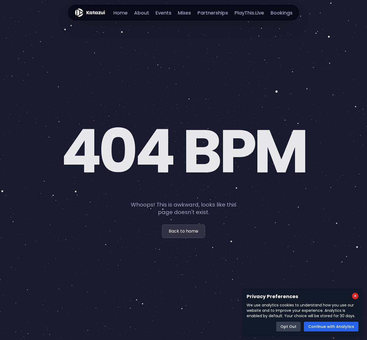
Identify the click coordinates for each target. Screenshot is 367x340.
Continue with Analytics (331, 326)
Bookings (282, 12)
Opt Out (288, 326)
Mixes (184, 12)
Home (120, 12)
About (141, 12)
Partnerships (212, 12)
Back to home (183, 231)
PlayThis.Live (249, 12)
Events (163, 12)
